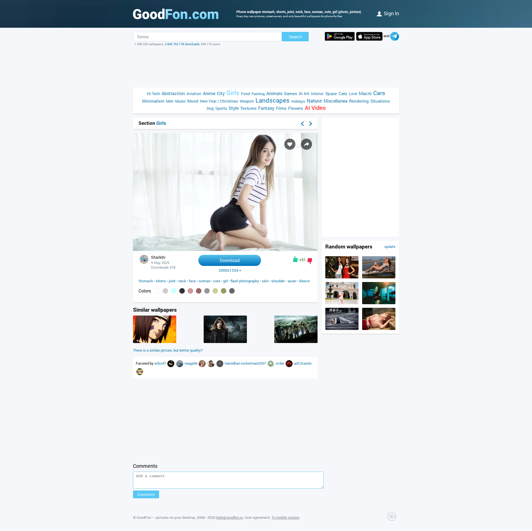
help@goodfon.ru (229, 517)
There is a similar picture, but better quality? (168, 350)
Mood (192, 101)
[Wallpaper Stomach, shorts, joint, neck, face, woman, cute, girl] (225, 249)
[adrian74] (202, 363)
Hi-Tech (153, 93)
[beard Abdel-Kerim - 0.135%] (165, 291)
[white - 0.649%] (157, 291)
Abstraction (173, 93)
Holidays (298, 101)
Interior (317, 93)
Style (234, 108)
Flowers (295, 108)
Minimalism (153, 101)
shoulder (278, 280)
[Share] (306, 144)
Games (290, 93)
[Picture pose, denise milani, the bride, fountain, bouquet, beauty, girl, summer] (342, 302)
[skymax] (289, 363)
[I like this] (295, 259)
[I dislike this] (309, 261)
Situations (380, 101)
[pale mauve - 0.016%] (198, 291)
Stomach (146, 280)
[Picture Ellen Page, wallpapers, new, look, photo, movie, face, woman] (225, 341)
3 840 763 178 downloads (182, 44)
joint (172, 280)
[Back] (302, 123)
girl (225, 280)
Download (230, 260)
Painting (258, 93)
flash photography (245, 280)
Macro (365, 93)
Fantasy (266, 108)
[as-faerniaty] (140, 371)
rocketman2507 (254, 363)
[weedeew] (271, 363)
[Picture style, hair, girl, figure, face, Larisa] (378, 302)
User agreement (257, 517)
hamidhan (233, 363)
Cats (343, 93)
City (221, 93)
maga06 (191, 363)
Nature (314, 101)
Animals (274, 93)
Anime (209, 93)
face (192, 280)
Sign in (391, 13)
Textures (248, 108)
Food (245, 93)
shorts (161, 280)
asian (292, 280)
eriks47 (160, 363)
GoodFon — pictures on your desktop (166, 517)
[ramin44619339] (211, 363)
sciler (280, 363)
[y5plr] (171, 363)
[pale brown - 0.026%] (190, 291)
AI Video (315, 108)
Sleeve (304, 280)
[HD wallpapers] (340, 36)
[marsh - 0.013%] (215, 291)
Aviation (193, 93)
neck (182, 280)
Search (295, 36)
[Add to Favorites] (289, 144)
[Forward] (310, 123)
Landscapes (272, 100)
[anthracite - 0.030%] (182, 291)
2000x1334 (228, 270)
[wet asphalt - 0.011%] (232, 291)
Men (169, 101)
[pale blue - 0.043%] (174, 291)
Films (281, 108)
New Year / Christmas (219, 101)
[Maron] (220, 363)
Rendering (359, 101)
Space (331, 93)
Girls (232, 93)
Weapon (247, 101)
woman (204, 280)
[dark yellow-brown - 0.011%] (223, 291)
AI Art (304, 93)
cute (216, 280)
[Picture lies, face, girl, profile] (378, 328)
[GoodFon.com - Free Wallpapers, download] (175, 14)
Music (180, 101)
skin (265, 280)
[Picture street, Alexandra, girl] (342, 328)
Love (353, 93)
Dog (210, 108)
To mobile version (285, 517)
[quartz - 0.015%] (207, 291)
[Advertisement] (266, 66)
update (389, 246)
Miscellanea (335, 101)
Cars (379, 93)
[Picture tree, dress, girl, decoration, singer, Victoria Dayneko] (342, 277)
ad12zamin (302, 363)
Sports (221, 108)
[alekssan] (180, 363)
